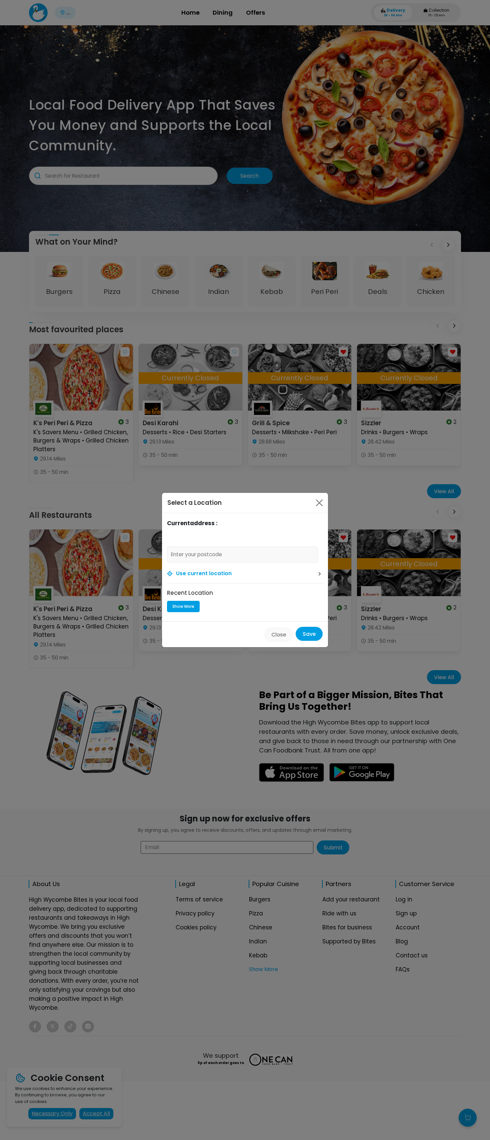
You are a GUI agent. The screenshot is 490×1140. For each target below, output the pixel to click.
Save (309, 633)
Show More (183, 606)
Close (278, 634)
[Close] (319, 503)
